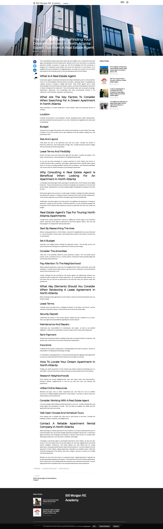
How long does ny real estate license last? (50, 500)
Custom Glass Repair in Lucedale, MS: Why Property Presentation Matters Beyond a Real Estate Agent (117, 92)
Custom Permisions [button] (104, 526)
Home (66, 3)
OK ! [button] (94, 526)
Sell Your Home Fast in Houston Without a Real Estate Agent (118, 80)
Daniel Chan (38, 51)
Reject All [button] (116, 526)
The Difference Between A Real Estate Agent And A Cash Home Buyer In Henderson (118, 104)
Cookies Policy (86, 526)
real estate (37, 468)
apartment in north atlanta (50, 468)
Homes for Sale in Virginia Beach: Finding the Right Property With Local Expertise (51, 511)
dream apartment (64, 468)
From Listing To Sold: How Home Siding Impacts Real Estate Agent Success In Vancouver (118, 69)
